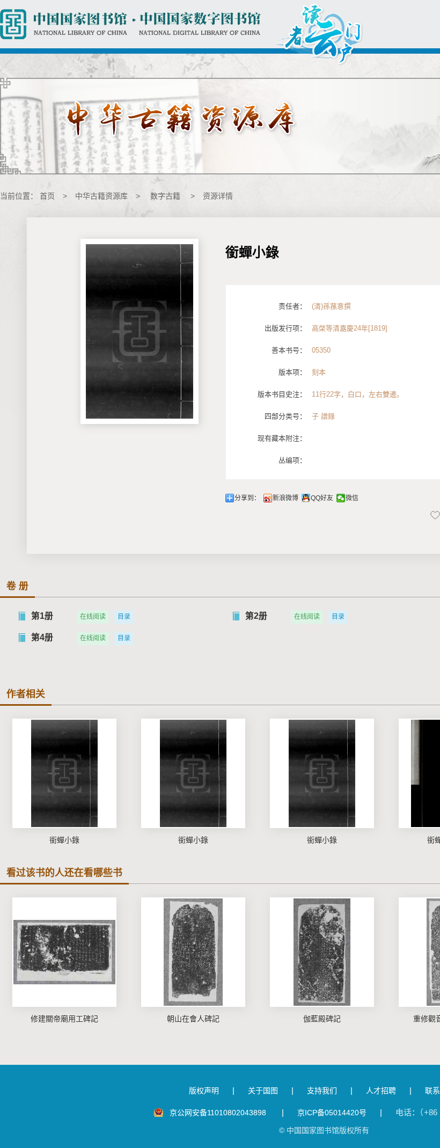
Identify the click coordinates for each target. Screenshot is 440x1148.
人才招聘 (381, 1090)
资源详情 (218, 196)
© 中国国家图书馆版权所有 (324, 1130)
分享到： (247, 498)
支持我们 (322, 1090)
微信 (352, 498)
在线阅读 (93, 616)
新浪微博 (285, 498)
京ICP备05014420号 (331, 1112)
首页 (47, 196)
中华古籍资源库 (101, 196)
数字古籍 (165, 196)
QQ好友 (322, 498)
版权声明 (204, 1090)
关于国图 (263, 1090)
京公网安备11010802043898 (219, 1112)
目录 (124, 616)
